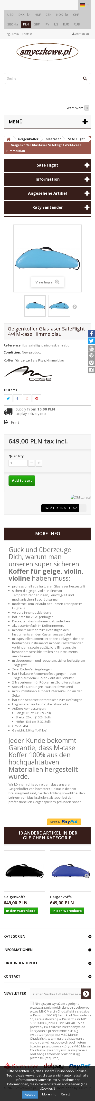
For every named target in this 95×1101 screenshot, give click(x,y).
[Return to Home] (8, 139)
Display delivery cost (31, 413)
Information (48, 179)
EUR (66, 24)
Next (74, 306)
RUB (77, 24)
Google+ (30, 398)
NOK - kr (62, 14)
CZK (48, 14)
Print (15, 422)
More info (49, 1094)
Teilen (20, 398)
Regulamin (12, 34)
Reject (65, 1094)
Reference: (12, 345)
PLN (26, 24)
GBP (37, 24)
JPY (47, 24)
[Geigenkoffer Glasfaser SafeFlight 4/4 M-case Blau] (70, 871)
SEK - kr (12, 24)
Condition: (12, 352)
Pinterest (39, 398)
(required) (60, 1030)
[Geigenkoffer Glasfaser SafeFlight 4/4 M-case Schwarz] (24, 871)
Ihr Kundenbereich (21, 963)
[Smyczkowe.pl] (47, 52)
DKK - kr (24, 14)
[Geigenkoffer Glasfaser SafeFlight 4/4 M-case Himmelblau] (35, 305)
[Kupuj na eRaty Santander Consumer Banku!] (81, 497)
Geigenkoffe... (16, 896)
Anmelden (82, 33)
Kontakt (27, 34)
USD (10, 14)
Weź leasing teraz (61, 508)
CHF (76, 14)
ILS (56, 24)
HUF (38, 14)
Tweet (11, 398)
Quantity (16, 456)
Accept (30, 1094)
